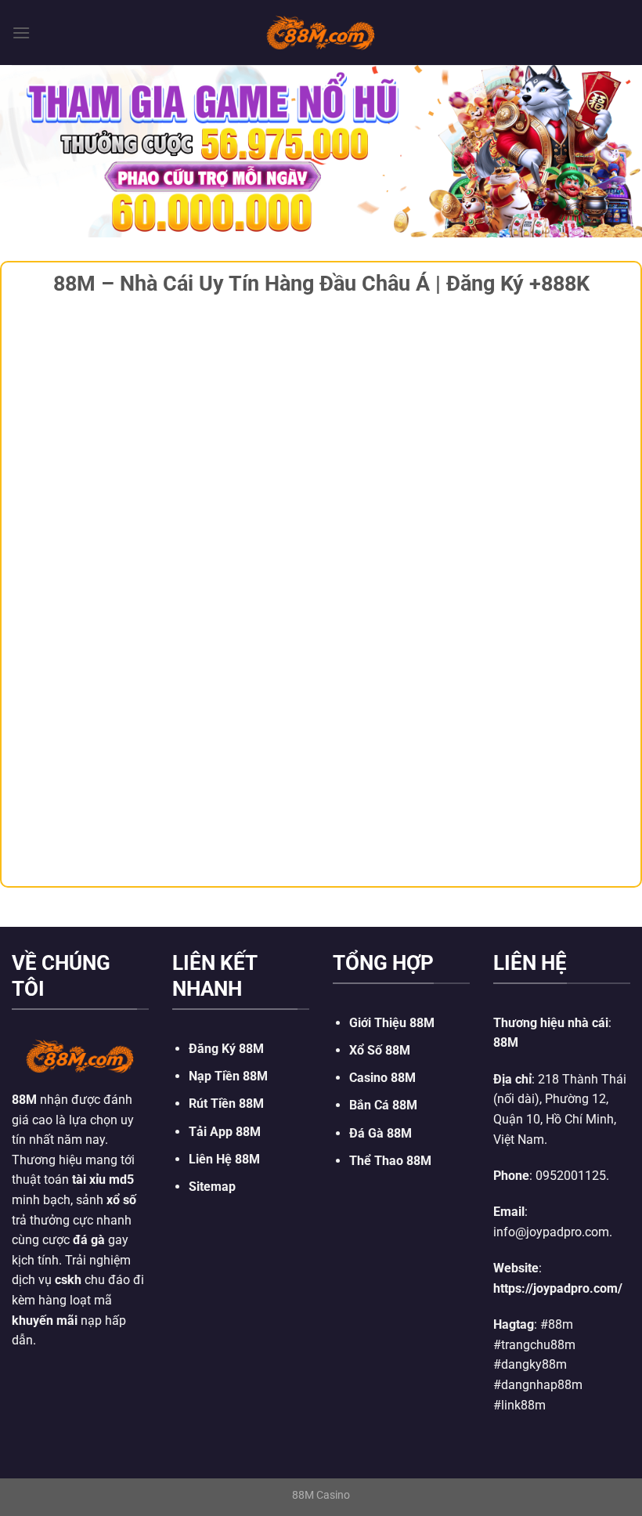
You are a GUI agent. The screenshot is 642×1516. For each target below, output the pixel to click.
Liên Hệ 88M (224, 1159)
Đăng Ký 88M (226, 1048)
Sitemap (212, 1186)
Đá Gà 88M (380, 1133)
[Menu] (21, 32)
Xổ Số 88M (379, 1050)
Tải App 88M (225, 1131)
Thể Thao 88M (390, 1160)
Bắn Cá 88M (383, 1105)
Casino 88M (382, 1077)
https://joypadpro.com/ (557, 1288)
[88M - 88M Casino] (321, 32)
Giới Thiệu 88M (392, 1022)
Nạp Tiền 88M (228, 1076)
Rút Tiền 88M (226, 1103)
